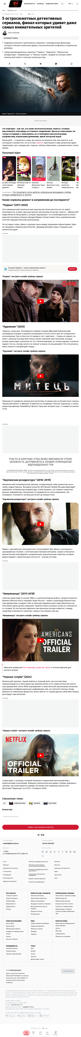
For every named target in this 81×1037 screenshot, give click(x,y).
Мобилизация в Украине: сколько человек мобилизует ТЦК (65, 911)
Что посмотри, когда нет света (36, 667)
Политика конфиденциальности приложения (38, 870)
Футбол (33, 951)
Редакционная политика (10, 868)
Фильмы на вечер (36, 929)
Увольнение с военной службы (66, 895)
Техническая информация (36, 882)
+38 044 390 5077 (48, 843)
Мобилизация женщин (63, 901)
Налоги (8, 936)
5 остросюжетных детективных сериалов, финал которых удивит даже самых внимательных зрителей (49, 10)
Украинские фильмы (37, 926)
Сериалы (40, 4)
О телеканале (7, 871)
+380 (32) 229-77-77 (17, 1005)
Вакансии (57, 865)
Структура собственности (62, 868)
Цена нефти (10, 923)
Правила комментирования (37, 878)
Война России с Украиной (40, 893)
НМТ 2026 (59, 931)
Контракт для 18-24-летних (64, 904)
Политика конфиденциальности (38, 861)
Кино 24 (39, 143)
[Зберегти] (71, 63)
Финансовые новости (13, 929)
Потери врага (35, 914)
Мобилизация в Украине (65, 893)
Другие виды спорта (37, 959)
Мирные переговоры (37, 901)
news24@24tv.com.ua (11, 843)
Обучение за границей (63, 936)
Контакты (57, 861)
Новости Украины (12, 898)
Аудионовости (10, 906)
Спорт (33, 946)
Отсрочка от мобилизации (64, 906)
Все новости (11, 893)
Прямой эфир (10, 901)
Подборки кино (52, 4)
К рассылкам (68, 971)
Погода (8, 909)
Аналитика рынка (12, 948)
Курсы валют (10, 926)
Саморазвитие (60, 934)
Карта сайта (58, 874)
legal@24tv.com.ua (28, 1007)
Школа (58, 928)
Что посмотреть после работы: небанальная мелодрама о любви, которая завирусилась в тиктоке (36, 193)
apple (21, 1015)
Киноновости (29, 4)
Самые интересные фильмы (40, 923)
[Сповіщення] (77, 3)
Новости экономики (13, 921)
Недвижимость (12, 946)
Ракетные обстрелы (37, 895)
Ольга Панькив (13, 33)
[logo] (15, 3)
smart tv (32, 1015)
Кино (4, 10)
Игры (55, 878)
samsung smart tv (44, 1015)
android (10, 1015)
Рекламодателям (8, 878)
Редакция (6, 865)
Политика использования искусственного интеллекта (37, 865)
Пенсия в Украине (12, 939)
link (42, 852)
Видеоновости (11, 904)
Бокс (32, 948)
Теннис (33, 954)
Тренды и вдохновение (13, 954)
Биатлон (33, 956)
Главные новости (11, 895)
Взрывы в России (36, 911)
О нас (4, 861)
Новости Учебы (61, 921)
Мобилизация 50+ (61, 898)
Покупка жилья (11, 951)
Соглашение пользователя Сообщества (37, 875)
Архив (56, 871)
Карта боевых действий (38, 898)
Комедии (34, 931)
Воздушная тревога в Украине (40, 904)
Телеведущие (7, 874)
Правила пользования (9, 881)
